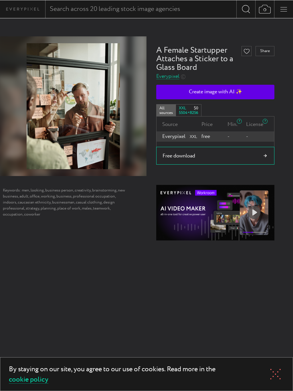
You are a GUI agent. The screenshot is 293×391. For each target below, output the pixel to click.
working (48, 196)
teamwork (101, 208)
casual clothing (89, 202)
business (64, 196)
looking (37, 190)
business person (59, 190)
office (34, 196)
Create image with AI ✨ (215, 92)
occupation (13, 214)
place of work (68, 208)
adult (23, 196)
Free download (179, 156)
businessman (63, 202)
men (25, 190)
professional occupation (94, 196)
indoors (9, 202)
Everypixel (167, 76)
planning (48, 208)
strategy (32, 208)
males (87, 208)
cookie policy (28, 380)
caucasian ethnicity (34, 202)
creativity (83, 190)
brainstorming (104, 190)
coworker (32, 214)
